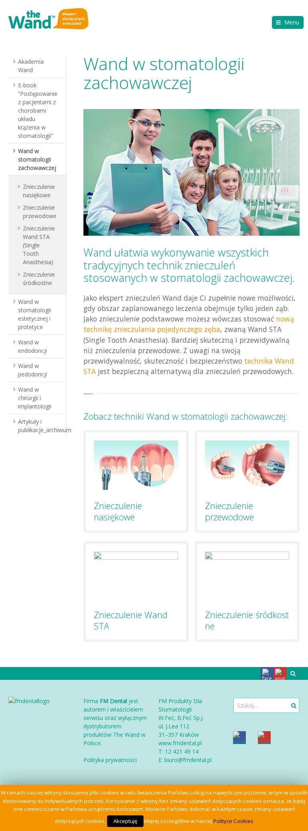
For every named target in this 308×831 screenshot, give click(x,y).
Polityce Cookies (233, 821)
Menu (291, 22)
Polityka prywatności (110, 760)
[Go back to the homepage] (48, 18)
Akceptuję (125, 821)
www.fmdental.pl (180, 743)
